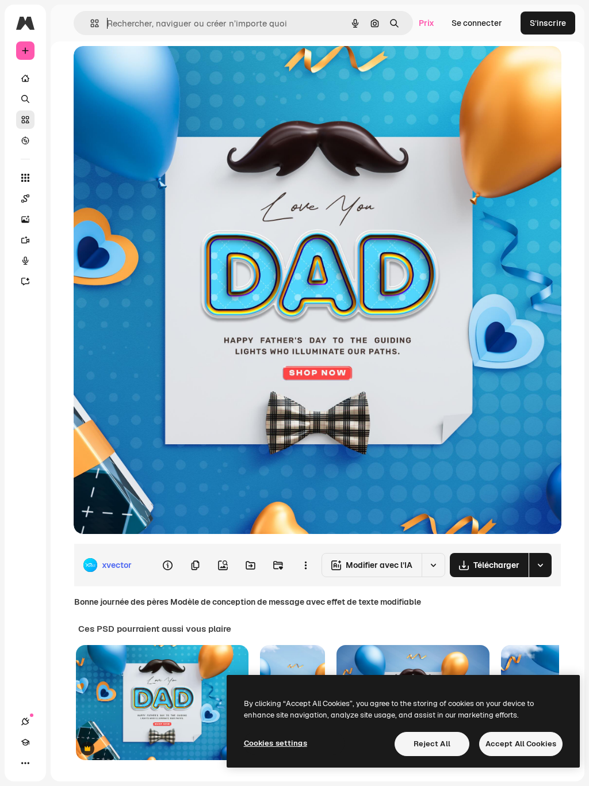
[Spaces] (25, 198)
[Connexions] (25, 721)
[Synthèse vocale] (25, 260)
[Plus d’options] (305, 565)
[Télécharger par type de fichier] (540, 565)
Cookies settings (275, 743)
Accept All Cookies (520, 744)
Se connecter (477, 23)
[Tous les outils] (25, 178)
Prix (426, 23)
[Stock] (25, 119)
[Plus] (25, 763)
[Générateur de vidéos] (25, 240)
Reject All (432, 744)
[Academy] (25, 742)
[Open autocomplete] (90, 23)
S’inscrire (548, 23)
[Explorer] (25, 140)
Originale (149, 67)
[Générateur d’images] (25, 219)
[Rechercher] (25, 99)
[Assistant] (25, 281)
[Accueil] (25, 78)
